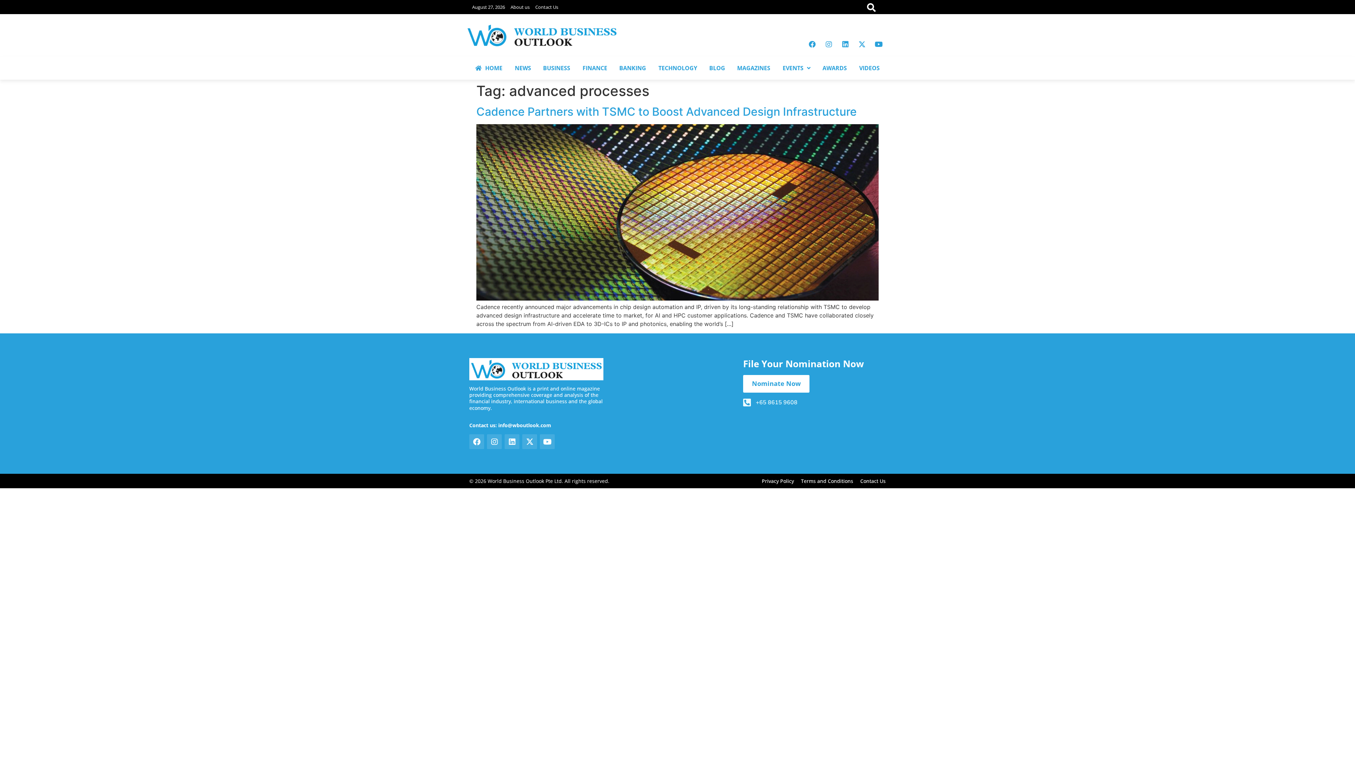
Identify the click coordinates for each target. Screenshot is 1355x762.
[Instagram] (829, 44)
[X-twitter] (862, 44)
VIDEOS (869, 68)
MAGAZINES (753, 68)
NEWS (523, 68)
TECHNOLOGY (677, 68)
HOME (493, 68)
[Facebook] (812, 44)
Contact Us (546, 7)
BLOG (717, 68)
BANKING (632, 68)
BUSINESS (556, 68)
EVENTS (793, 68)
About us (520, 7)
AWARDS (835, 68)
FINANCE (595, 68)
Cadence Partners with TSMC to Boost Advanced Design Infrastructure (666, 112)
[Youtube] (879, 44)
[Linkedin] (845, 44)
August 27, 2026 (488, 7)
